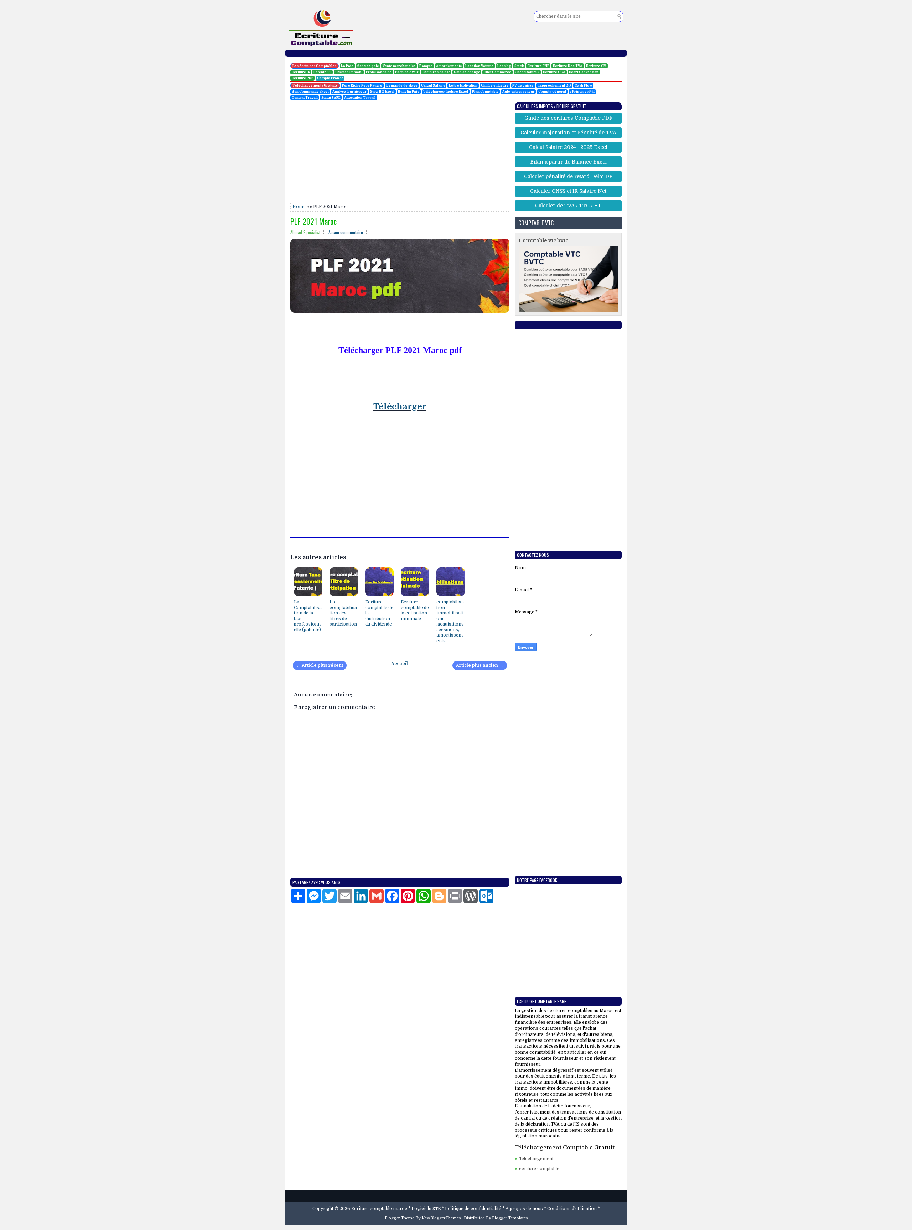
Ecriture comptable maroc (379, 1208)
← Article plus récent (319, 665)
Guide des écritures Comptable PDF (568, 118)
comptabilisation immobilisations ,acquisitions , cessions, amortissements (450, 621)
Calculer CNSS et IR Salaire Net (568, 191)
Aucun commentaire (345, 232)
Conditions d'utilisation (572, 1208)
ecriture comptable (539, 1168)
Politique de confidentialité (473, 1208)
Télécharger (399, 406)
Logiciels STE (426, 1208)
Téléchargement (536, 1158)
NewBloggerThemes (441, 1218)
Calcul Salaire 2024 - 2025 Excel (568, 147)
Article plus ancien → (479, 665)
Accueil (399, 663)
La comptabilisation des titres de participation (343, 613)
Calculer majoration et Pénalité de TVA (568, 132)
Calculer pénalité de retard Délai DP (568, 176)
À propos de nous (524, 1208)
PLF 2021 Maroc (313, 221)
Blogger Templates (510, 1218)
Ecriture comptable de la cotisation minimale (415, 610)
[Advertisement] (35, 110)
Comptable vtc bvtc (543, 240)
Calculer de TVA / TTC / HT (568, 205)
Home (299, 206)
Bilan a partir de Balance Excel (568, 162)
